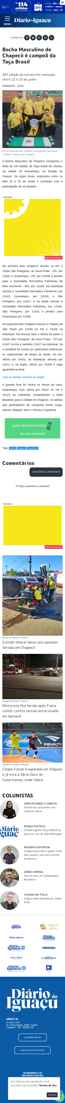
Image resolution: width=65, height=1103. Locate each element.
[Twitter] (33, 37)
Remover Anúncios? (54, 257)
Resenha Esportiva (37, 847)
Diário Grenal (34, 872)
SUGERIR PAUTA (32, 1037)
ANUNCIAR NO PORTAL (32, 1050)
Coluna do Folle (36, 894)
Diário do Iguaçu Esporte (15, 764)
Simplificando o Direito (40, 803)
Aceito (52, 1094)
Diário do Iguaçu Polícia (15, 638)
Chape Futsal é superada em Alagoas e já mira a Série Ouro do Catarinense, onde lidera (32, 774)
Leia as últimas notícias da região (23, 377)
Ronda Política (34, 826)
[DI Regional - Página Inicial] (16, 926)
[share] (51, 37)
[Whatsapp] (39, 37)
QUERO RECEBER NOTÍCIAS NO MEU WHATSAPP (29, 430)
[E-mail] (45, 37)
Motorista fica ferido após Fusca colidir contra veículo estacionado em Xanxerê (30, 711)
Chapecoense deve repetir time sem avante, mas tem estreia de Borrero (43, 854)
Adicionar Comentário (46, 471)
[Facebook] (27, 37)
